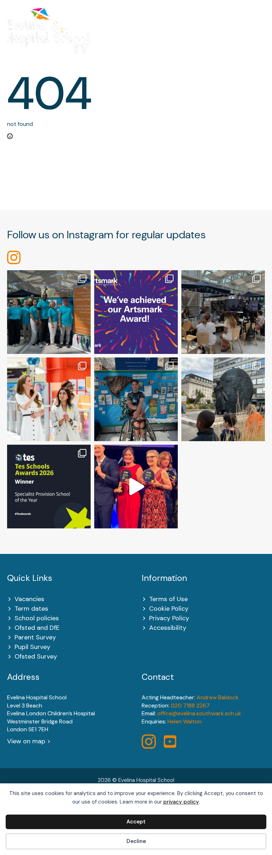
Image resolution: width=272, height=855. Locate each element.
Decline (136, 841)
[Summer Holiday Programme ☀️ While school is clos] (49, 312)
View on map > (29, 741)
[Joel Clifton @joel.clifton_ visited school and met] (136, 399)
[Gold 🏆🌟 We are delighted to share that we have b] (136, 312)
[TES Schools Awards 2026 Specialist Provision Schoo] (49, 486)
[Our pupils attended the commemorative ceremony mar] (223, 399)
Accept (136, 821)
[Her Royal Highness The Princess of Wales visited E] (49, 399)
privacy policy (181, 801)
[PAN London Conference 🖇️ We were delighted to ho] (223, 312)
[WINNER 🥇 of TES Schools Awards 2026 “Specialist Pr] (136, 486)
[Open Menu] (261, 35)
